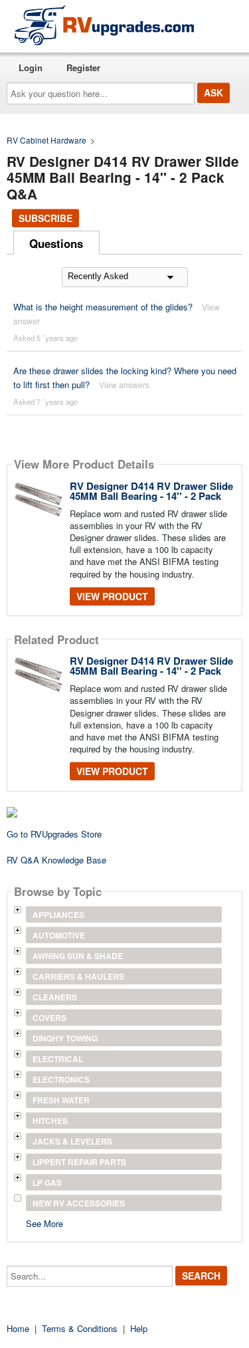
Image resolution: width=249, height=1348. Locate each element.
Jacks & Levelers (72, 1141)
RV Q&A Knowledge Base (56, 859)
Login (30, 67)
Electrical (58, 1059)
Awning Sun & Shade (78, 956)
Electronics (61, 1079)
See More (44, 1222)
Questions (56, 243)
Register (83, 67)
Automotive (59, 935)
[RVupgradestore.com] (104, 25)
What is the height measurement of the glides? (103, 306)
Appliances (58, 915)
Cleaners (55, 997)
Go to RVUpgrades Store (54, 834)
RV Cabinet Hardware (46, 140)
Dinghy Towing (65, 1038)
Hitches (50, 1121)
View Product (112, 596)
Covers (49, 1018)
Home (18, 1328)
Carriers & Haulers (78, 976)
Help (138, 1328)
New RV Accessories (79, 1203)
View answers (124, 384)
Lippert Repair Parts (79, 1162)
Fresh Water (61, 1100)
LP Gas (47, 1182)
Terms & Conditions (80, 1328)
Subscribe (45, 218)
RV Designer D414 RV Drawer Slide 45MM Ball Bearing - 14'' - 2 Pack (151, 491)
